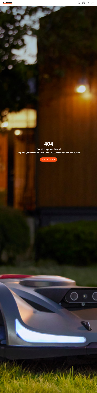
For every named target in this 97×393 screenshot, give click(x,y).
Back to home (48, 159)
